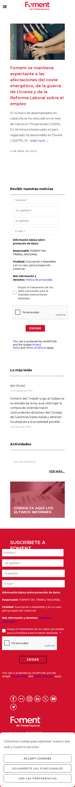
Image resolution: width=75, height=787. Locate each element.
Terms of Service (36, 347)
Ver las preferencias (37, 778)
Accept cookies (37, 758)
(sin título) (17, 385)
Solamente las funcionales (37, 768)
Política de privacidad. (39, 279)
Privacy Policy (19, 676)
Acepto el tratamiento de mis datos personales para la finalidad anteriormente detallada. (35, 293)
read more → (39, 140)
